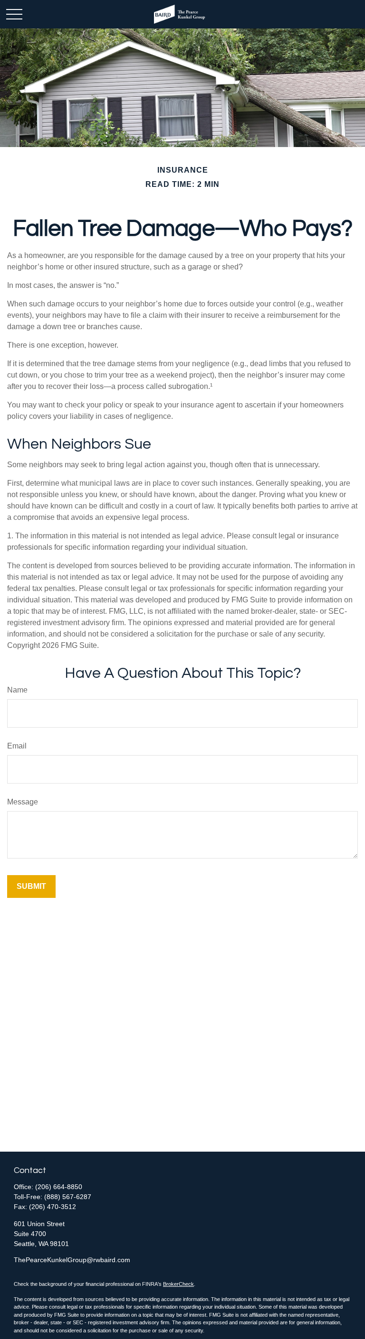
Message (22, 802)
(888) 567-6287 (67, 1196)
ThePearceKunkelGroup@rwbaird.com (72, 1260)
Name (17, 690)
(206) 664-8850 (58, 1187)
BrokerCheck (178, 1284)
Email (17, 746)
